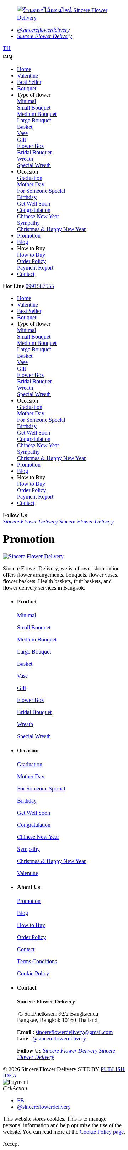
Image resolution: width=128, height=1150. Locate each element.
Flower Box (30, 146)
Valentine (27, 873)
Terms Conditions (37, 961)
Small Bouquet (33, 108)
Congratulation (33, 210)
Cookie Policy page (102, 1132)
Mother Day (30, 184)
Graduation (29, 178)
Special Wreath (34, 165)
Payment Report (35, 268)
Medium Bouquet (37, 114)
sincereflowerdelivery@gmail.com (74, 1032)
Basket (24, 127)
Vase (22, 133)
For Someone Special (41, 191)
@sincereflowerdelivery (59, 1038)
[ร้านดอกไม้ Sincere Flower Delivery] (64, 13)
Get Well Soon (33, 204)
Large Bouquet (34, 120)
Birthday (27, 197)
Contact (25, 949)
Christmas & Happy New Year (51, 229)
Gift (21, 140)
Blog (22, 913)
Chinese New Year (38, 216)
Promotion (29, 901)
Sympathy (28, 223)
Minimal (26, 101)
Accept (11, 1144)
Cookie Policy (33, 973)
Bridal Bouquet (34, 152)
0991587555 (40, 286)
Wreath (25, 159)
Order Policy (31, 261)
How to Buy (31, 255)
